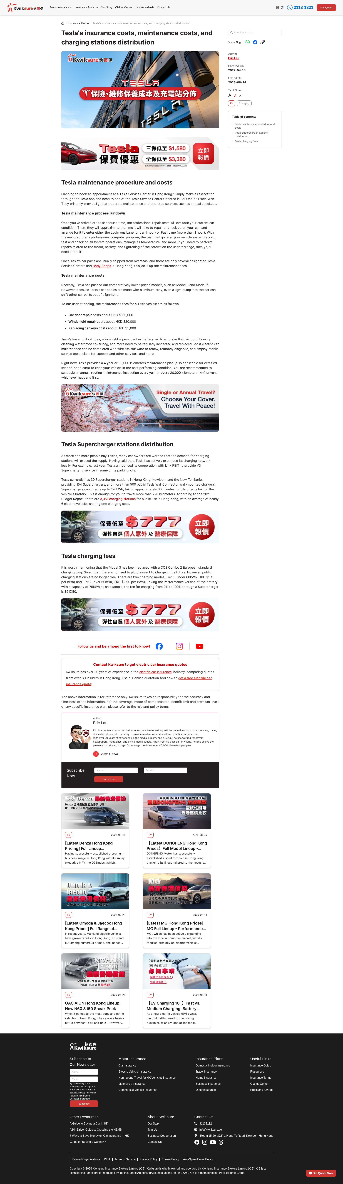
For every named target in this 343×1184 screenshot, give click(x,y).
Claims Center (259, 1083)
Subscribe (109, 779)
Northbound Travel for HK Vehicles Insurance (147, 1077)
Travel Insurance (206, 1071)
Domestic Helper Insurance (213, 1065)
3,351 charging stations (118, 499)
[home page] (62, 23)
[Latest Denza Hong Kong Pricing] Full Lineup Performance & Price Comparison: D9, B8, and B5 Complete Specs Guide (91, 846)
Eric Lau (233, 58)
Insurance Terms (260, 1077)
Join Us (152, 1129)
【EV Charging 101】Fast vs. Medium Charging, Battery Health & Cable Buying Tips (173, 1006)
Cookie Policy (170, 1159)
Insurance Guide (78, 23)
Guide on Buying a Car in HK (88, 1141)
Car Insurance (127, 1065)
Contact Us (155, 1141)
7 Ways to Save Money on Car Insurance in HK (99, 1135)
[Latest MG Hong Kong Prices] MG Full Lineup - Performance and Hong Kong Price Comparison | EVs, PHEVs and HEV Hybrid (175, 926)
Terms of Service (125, 1159)
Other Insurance (206, 1089)
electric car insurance (155, 672)
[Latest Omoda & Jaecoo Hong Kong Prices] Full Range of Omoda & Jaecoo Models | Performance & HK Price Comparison (93, 926)
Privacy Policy (149, 1159)
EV (231, 103)
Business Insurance (208, 1083)
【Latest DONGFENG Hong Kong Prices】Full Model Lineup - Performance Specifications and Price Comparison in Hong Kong (177, 846)
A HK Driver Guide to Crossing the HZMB (96, 1129)
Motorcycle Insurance (131, 1083)
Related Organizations (86, 1159)
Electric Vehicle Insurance (134, 1071)
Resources (257, 1071)
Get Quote (326, 7)
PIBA (107, 1159)
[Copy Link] (263, 42)
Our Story (154, 1123)
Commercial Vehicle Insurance (137, 1089)
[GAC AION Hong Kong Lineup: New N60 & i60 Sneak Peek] (95, 971)
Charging (244, 103)
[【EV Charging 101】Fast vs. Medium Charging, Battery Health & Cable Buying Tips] (177, 971)
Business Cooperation (162, 1135)
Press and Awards (261, 1089)
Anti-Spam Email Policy (198, 1159)
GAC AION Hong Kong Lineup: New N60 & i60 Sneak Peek (92, 1006)
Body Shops (102, 266)
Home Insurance (206, 1077)
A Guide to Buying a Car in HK (89, 1123)
